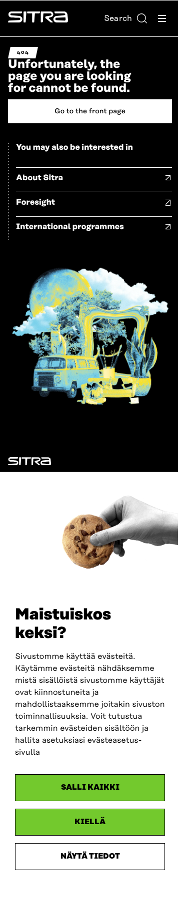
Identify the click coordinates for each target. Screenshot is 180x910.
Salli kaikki (90, 787)
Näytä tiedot (90, 856)
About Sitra (39, 177)
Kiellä (90, 822)
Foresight (35, 202)
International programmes (70, 226)
